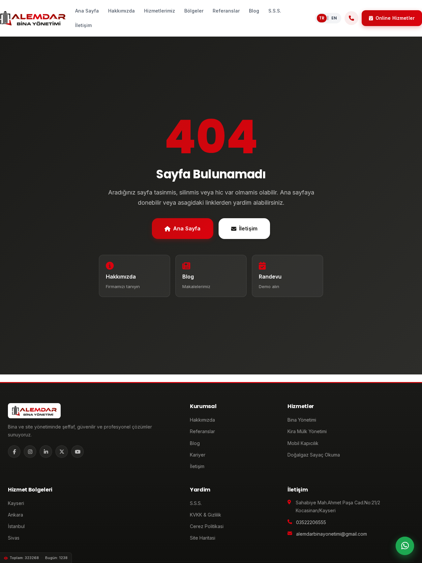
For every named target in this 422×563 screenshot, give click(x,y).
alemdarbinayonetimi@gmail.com (331, 534)
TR (321, 18)
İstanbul (16, 526)
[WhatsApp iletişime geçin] (405, 546)
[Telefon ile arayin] (351, 18)
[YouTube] (77, 451)
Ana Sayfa (186, 228)
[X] (61, 451)
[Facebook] (14, 451)
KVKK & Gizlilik (205, 515)
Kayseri (16, 503)
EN (334, 18)
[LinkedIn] (46, 451)
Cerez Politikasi (207, 526)
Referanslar (202, 431)
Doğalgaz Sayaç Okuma (313, 455)
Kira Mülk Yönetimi (307, 431)
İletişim (248, 228)
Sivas (13, 538)
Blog (195, 443)
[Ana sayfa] (33, 18)
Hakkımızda (202, 420)
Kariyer (197, 455)
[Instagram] (30, 451)
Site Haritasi (202, 538)
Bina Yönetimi (301, 420)
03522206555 (311, 522)
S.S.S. (196, 503)
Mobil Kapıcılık (302, 443)
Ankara (15, 515)
